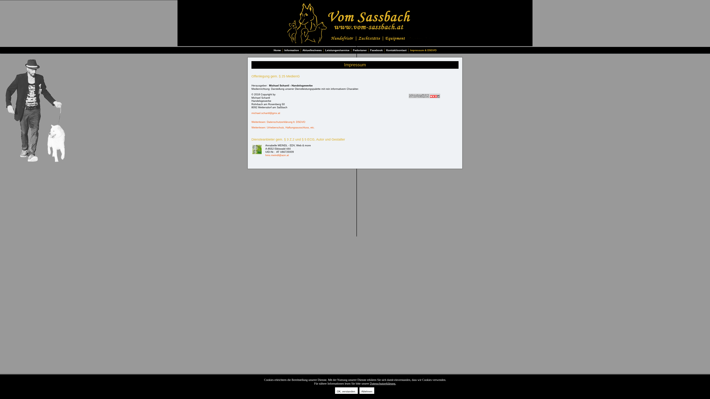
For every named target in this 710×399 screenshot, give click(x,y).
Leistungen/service (337, 50)
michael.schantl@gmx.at (265, 113)
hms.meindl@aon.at (277, 155)
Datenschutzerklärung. (383, 383)
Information (291, 50)
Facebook (376, 50)
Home (277, 50)
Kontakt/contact (396, 50)
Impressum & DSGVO (423, 50)
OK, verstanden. (346, 391)
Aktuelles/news (312, 50)
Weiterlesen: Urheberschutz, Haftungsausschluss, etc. (283, 127)
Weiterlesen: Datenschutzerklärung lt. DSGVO (278, 121)
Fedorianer (360, 50)
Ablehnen (366, 391)
